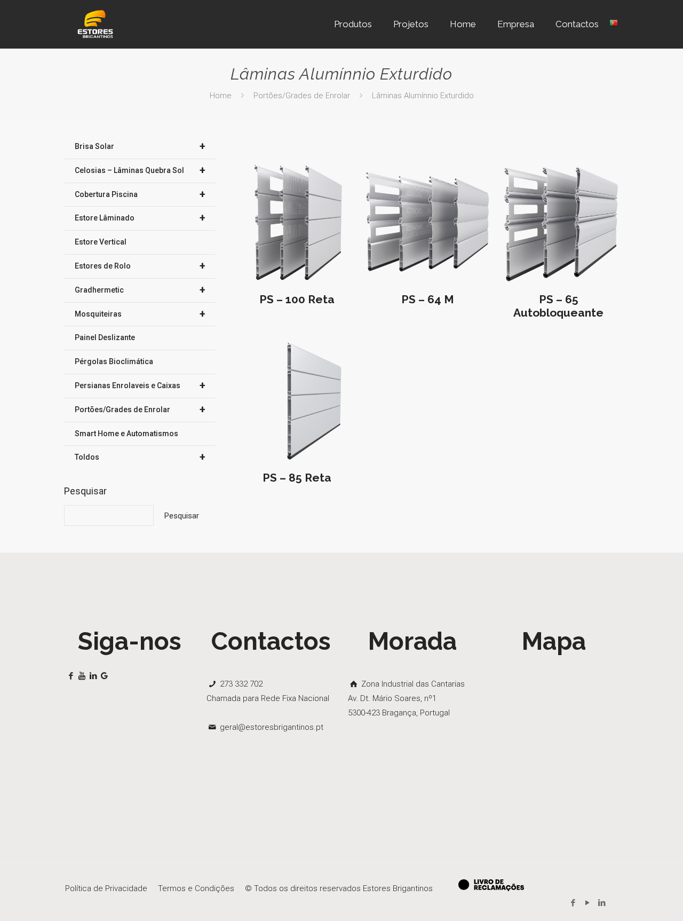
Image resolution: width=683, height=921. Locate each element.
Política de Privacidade (106, 888)
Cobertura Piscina (140, 194)
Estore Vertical (100, 242)
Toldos (140, 457)
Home (221, 95)
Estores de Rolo (140, 265)
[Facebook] (572, 903)
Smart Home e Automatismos (126, 433)
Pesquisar (85, 491)
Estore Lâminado (140, 217)
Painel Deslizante (105, 337)
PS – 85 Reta (297, 477)
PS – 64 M (427, 299)
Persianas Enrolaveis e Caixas (140, 385)
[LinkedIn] (601, 903)
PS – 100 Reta (297, 299)
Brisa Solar (140, 146)
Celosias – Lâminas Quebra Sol (140, 170)
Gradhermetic (140, 290)
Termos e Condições (196, 888)
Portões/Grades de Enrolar (301, 95)
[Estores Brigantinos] (95, 24)
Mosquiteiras (140, 314)
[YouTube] (587, 903)
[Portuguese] (613, 24)
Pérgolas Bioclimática (114, 361)
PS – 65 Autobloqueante (558, 306)
